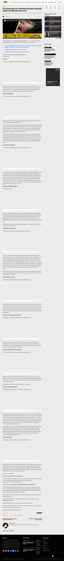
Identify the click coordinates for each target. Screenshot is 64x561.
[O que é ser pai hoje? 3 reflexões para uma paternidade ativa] (59, 63)
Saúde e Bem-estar (51, 2)
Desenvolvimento (15, 2)
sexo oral (14, 515)
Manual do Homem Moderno (52, 69)
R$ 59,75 (50, 34)
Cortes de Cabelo (44, 2)
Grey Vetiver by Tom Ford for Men (54, 17)
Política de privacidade (46, 550)
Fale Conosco (45, 543)
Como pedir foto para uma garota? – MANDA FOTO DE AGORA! (10, 519)
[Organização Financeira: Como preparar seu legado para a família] (59, 49)
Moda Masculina (38, 2)
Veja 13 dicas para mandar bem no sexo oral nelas (15, 49)
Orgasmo (11, 515)
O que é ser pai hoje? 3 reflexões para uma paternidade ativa (49, 63)
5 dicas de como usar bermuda (52, 82)
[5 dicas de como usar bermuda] (53, 77)
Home (10, 2)
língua (8, 515)
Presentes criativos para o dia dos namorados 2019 (35, 519)
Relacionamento (21, 2)
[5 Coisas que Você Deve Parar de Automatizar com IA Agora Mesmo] (59, 56)
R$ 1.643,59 (51, 18)
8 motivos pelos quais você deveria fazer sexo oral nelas (17, 51)
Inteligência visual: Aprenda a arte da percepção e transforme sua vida (54, 27)
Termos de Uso (45, 548)
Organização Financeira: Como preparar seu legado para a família (50, 50)
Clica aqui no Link (6, 509)
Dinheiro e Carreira (48, 47)
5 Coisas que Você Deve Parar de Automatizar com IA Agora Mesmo (50, 57)
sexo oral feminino (20, 515)
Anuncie (44, 545)
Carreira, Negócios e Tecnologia (30, 2)
